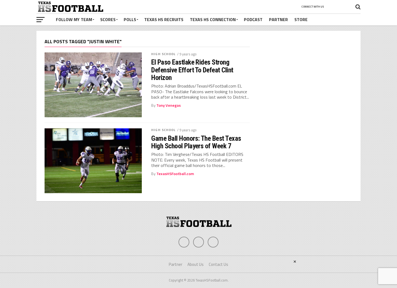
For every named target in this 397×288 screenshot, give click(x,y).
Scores (108, 19)
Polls (130, 19)
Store (301, 19)
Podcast (253, 19)
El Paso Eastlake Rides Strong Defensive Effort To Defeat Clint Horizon (192, 69)
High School (163, 53)
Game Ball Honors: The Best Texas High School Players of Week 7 (196, 142)
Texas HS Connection (213, 19)
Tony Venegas (168, 105)
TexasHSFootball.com (175, 174)
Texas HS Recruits (163, 19)
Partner (278, 19)
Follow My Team (74, 19)
